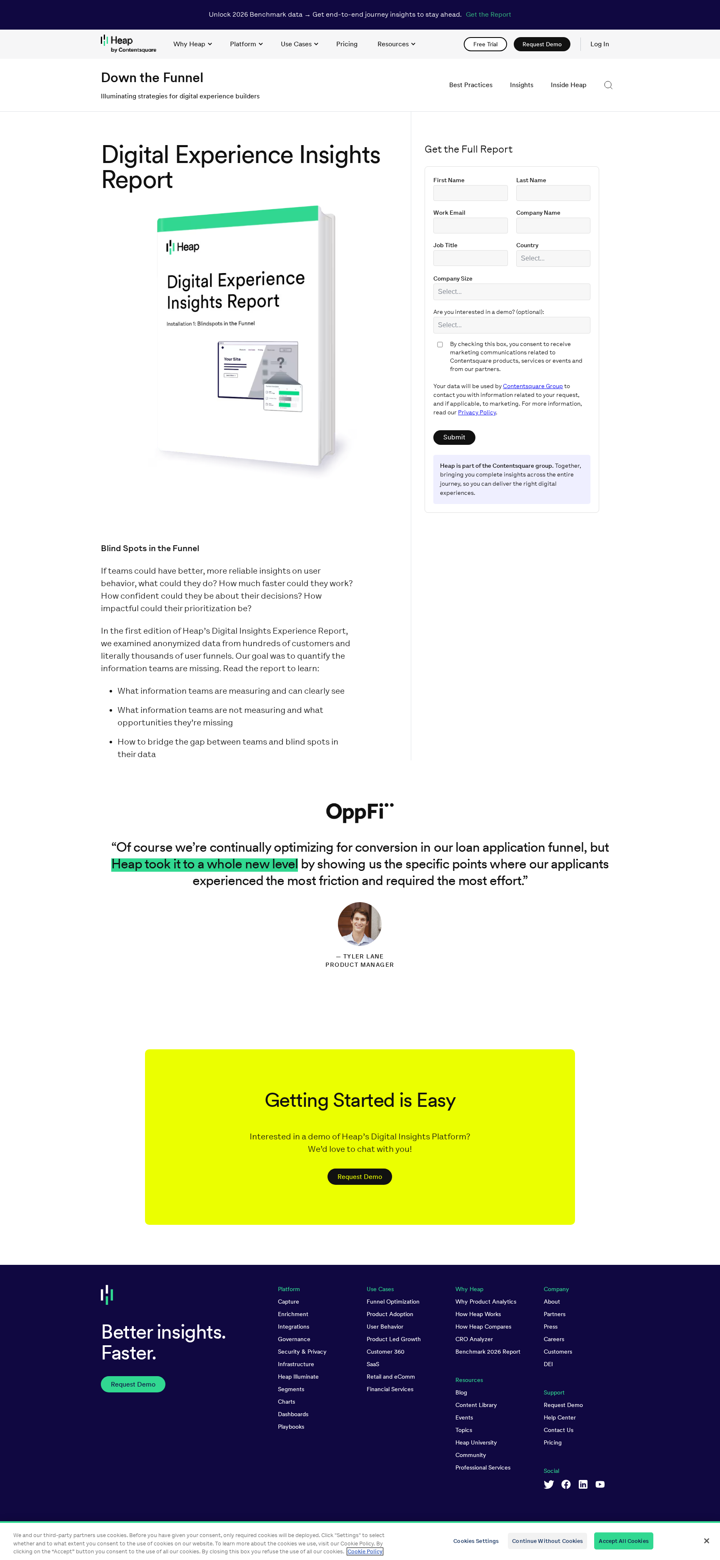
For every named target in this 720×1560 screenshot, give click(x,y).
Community (470, 1455)
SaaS (373, 1364)
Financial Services (390, 1389)
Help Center (560, 1417)
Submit (454, 437)
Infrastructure (296, 1364)
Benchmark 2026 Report (487, 1351)
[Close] (707, 1541)
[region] (360, 1540)
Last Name (531, 180)
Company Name (538, 212)
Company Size (452, 278)
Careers (554, 1339)
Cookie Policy (365, 1551)
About (552, 1301)
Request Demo (563, 1405)
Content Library (476, 1405)
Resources (393, 44)
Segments (291, 1389)
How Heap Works (478, 1314)
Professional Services (482, 1467)
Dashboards (293, 1414)
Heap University (476, 1442)
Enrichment (293, 1314)
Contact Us (558, 1430)
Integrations (293, 1326)
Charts (286, 1401)
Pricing (553, 1442)
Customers (558, 1351)
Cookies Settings (476, 1540)
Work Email (449, 212)
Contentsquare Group (533, 386)
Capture (288, 1301)
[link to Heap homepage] (132, 44)
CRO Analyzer (474, 1339)
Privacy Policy (477, 412)
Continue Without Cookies (547, 1540)
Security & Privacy (302, 1351)
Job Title (445, 245)
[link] (347, 44)
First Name (449, 180)
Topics (463, 1430)
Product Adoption (390, 1314)
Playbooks (291, 1426)
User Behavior (385, 1326)
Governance (294, 1339)
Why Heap (189, 44)
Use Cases (296, 44)
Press (551, 1326)
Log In (599, 44)
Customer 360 (386, 1351)
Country (527, 245)
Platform (243, 44)
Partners (554, 1314)
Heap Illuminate (298, 1376)
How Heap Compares (483, 1326)
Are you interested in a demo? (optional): (488, 312)
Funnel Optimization (393, 1301)
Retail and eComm (391, 1376)
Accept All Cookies (623, 1540)
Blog (461, 1392)
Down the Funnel (152, 77)
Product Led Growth (394, 1339)
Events (464, 1417)
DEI (548, 1364)
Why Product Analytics (485, 1301)
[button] (608, 85)
